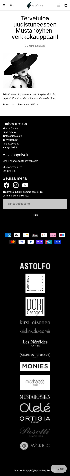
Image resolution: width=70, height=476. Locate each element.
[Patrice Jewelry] (35, 445)
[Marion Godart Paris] (35, 355)
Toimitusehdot (10, 139)
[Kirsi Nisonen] (35, 322)
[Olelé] (35, 408)
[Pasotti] (35, 432)
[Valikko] (4, 5)
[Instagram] (15, 185)
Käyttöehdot (9, 132)
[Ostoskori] (66, 5)
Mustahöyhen (10, 128)
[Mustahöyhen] (35, 396)
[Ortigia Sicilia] (35, 419)
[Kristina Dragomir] (35, 330)
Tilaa (35, 214)
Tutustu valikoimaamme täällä (19, 104)
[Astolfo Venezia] (35, 266)
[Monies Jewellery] (35, 366)
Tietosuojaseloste (12, 136)
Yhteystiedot (10, 147)
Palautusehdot (11, 143)
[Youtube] (25, 185)
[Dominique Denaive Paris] (35, 283)
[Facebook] (6, 185)
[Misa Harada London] (35, 382)
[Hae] (11, 5)
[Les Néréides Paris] (35, 343)
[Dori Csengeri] (35, 306)
